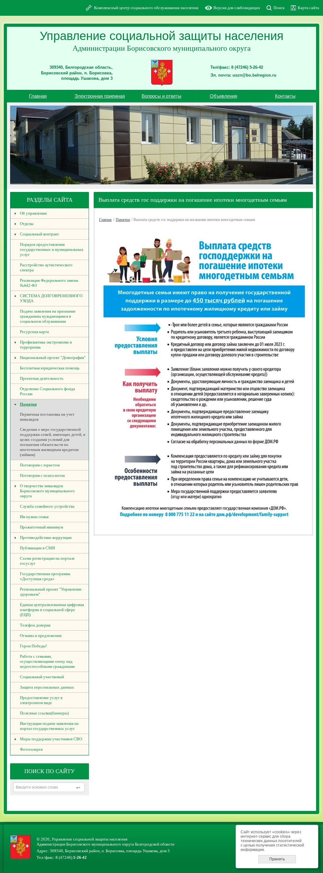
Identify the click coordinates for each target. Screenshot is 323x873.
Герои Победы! (33, 646)
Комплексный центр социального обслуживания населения (146, 7)
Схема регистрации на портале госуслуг (47, 561)
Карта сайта (308, 7)
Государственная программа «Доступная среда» (45, 576)
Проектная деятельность (41, 378)
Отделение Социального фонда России (47, 391)
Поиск (279, 7)
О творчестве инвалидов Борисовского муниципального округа (47, 490)
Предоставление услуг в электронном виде (41, 700)
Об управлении (33, 213)
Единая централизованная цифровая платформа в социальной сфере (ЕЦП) (52, 609)
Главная (38, 96)
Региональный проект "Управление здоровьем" (51, 592)
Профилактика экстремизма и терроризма (46, 345)
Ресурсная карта (34, 331)
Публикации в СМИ (37, 548)
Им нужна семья (34, 516)
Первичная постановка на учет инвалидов (47, 417)
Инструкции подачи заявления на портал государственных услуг (49, 726)
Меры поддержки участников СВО (51, 739)
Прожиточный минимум (41, 527)
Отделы (26, 223)
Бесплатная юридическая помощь (49, 368)
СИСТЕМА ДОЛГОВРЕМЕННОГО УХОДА (51, 298)
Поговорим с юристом (40, 465)
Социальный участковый (42, 676)
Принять (277, 859)
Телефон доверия (35, 625)
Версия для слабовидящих (237, 7)
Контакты (285, 96)
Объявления (223, 96)
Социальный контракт (39, 234)
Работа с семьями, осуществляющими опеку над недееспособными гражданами (47, 661)
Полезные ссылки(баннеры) (44, 713)
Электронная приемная (99, 96)
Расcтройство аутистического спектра (46, 267)
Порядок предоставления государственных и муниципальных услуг (52, 249)
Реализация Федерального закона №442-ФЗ (49, 283)
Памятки (28, 404)
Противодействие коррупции (46, 537)
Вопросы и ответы (161, 96)
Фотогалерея (31, 749)
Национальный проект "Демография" (52, 357)
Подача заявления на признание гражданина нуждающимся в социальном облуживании (48, 316)
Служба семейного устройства (47, 506)
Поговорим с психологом (42, 475)
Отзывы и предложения (41, 635)
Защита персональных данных (47, 687)
